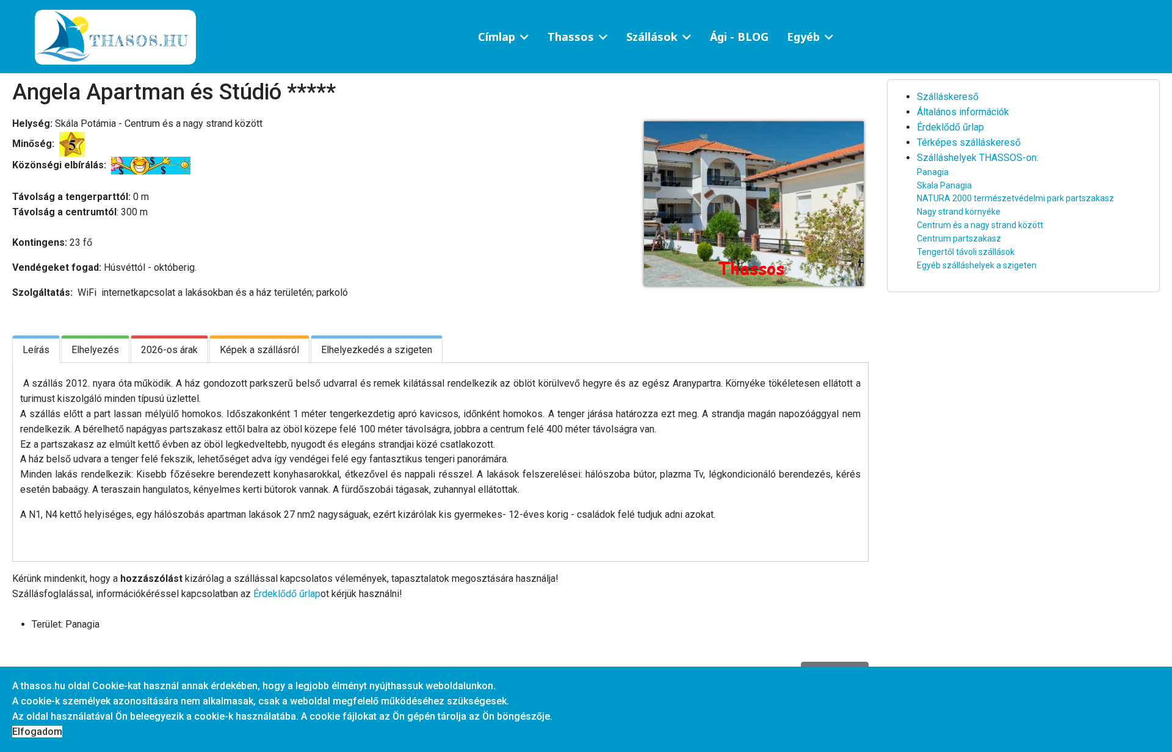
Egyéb (803, 36)
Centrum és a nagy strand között (980, 225)
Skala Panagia (944, 185)
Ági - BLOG (739, 36)
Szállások (652, 36)
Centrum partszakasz (959, 238)
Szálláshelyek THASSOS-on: (977, 157)
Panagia (933, 172)
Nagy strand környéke (958, 212)
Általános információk (963, 112)
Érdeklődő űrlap (286, 594)
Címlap (496, 36)
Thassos (571, 36)
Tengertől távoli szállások (966, 252)
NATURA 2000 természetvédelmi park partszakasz (1015, 198)
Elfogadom (37, 731)
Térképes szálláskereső (969, 142)
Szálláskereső (947, 96)
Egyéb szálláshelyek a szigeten (976, 265)
